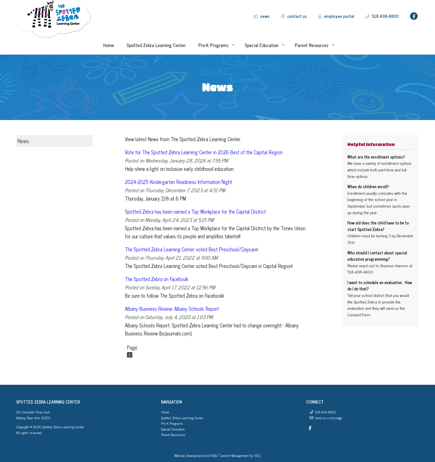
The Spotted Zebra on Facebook (156, 279)
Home (165, 412)
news (265, 16)
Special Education (173, 429)
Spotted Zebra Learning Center (182, 417)
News (23, 140)
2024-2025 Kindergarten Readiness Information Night (178, 182)
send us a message (328, 417)
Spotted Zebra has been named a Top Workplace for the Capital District (195, 211)
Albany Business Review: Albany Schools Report (172, 308)
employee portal (339, 16)
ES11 (258, 455)
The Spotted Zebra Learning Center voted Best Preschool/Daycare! (191, 249)
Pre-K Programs (172, 423)
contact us (297, 16)
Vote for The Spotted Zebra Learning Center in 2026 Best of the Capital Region (203, 152)
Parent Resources (173, 434)
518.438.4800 (385, 16)
